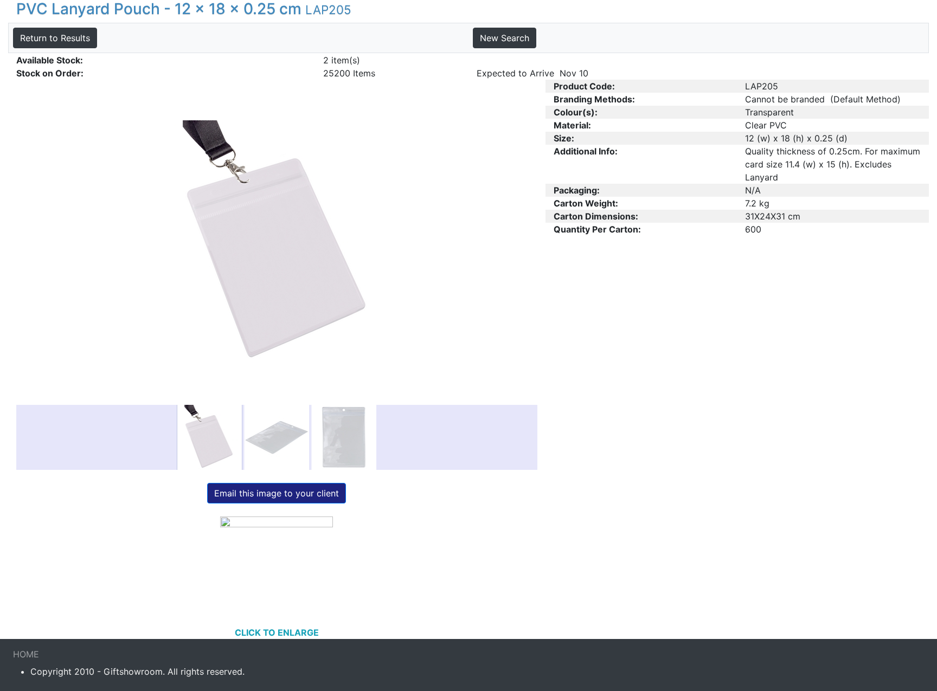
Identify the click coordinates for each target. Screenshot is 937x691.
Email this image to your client (276, 493)
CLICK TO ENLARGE (277, 632)
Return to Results (55, 38)
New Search (504, 38)
